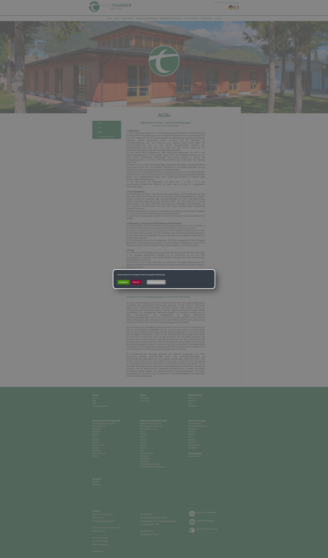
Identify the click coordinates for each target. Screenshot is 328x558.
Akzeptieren (123, 282)
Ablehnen (136, 282)
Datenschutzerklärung (156, 282)
